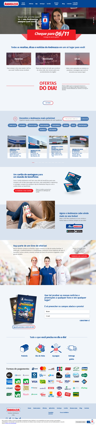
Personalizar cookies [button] (80, 422)
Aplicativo (52, 408)
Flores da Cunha (33, 125)
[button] (93, 18)
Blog (63, 3)
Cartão (49, 3)
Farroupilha (22, 125)
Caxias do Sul (12, 125)
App (36, 3)
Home (29, 408)
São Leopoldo (52, 129)
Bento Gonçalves (44, 125)
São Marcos (43, 129)
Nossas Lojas (56, 3)
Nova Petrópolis (83, 125)
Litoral (73, 125)
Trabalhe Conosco (75, 3)
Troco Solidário (64, 412)
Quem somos (36, 408)
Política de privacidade (10, 423)
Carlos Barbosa (56, 125)
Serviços (42, 3)
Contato (69, 3)
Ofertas (31, 3)
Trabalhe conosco (50, 413)
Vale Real (66, 125)
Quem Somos (23, 3)
